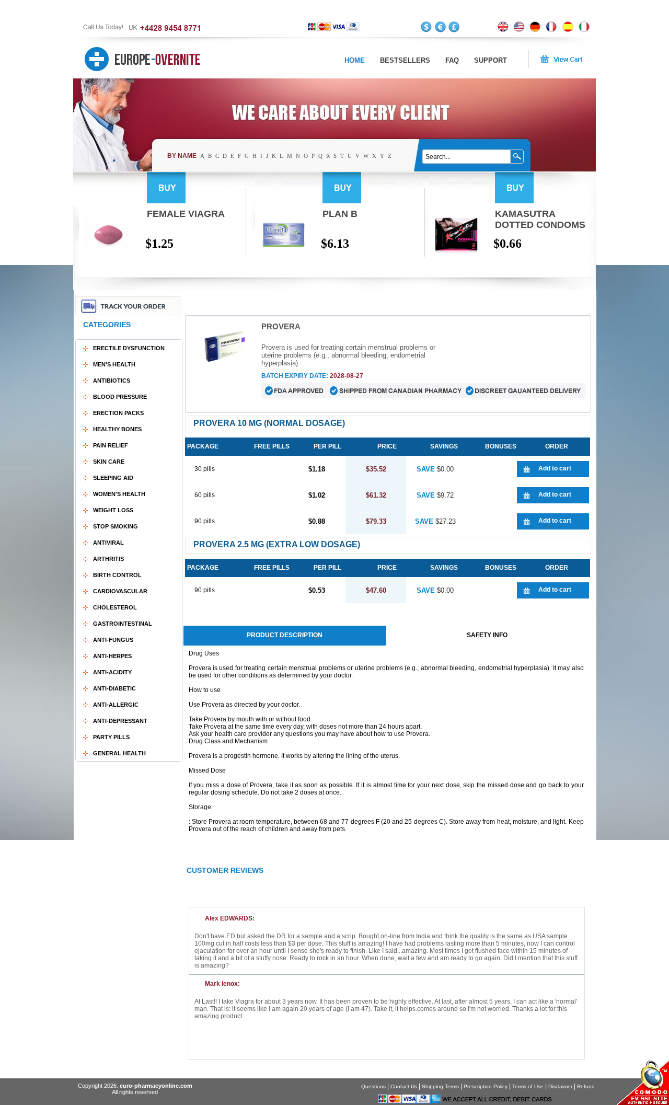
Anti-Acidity (112, 672)
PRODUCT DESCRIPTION (284, 635)
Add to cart (554, 468)
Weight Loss (113, 510)
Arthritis (108, 559)
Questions (373, 1086)
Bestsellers (405, 60)
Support (490, 60)
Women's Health (119, 494)
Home (354, 60)
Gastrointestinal (122, 623)
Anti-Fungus (113, 640)
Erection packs (118, 413)
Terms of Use (528, 1086)
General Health (119, 753)
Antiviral (108, 542)
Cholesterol (115, 607)
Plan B (339, 214)
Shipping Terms (440, 1086)
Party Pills (111, 737)
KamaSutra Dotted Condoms (540, 219)
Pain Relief (110, 445)
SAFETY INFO (487, 635)
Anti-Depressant (120, 721)
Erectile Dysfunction (129, 348)
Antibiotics (111, 380)
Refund (586, 1086)
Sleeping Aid (113, 478)
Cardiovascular (120, 591)
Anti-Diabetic (114, 688)
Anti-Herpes (112, 656)
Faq (452, 60)
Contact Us (403, 1086)
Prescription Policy (485, 1086)
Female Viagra (186, 214)
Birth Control (117, 575)
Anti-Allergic (116, 704)
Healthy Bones (117, 429)
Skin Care (108, 461)
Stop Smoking (115, 526)
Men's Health (114, 364)
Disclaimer (560, 1086)
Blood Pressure (120, 397)
